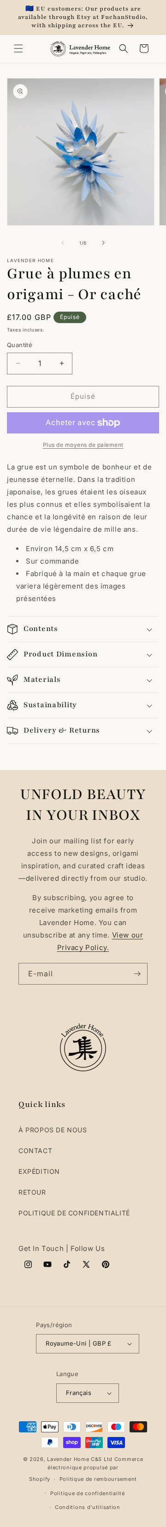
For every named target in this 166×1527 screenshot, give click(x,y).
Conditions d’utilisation (87, 1507)
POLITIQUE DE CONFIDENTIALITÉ (74, 1213)
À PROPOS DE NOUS (52, 1130)
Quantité (19, 345)
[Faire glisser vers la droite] (103, 243)
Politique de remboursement (98, 1479)
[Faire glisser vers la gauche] (63, 243)
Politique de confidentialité (87, 1493)
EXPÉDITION (39, 1171)
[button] (18, 48)
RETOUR (32, 1192)
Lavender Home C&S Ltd (80, 1459)
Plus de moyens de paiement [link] (83, 444)
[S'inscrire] (137, 974)
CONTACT (35, 1150)
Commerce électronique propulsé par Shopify (86, 1469)
